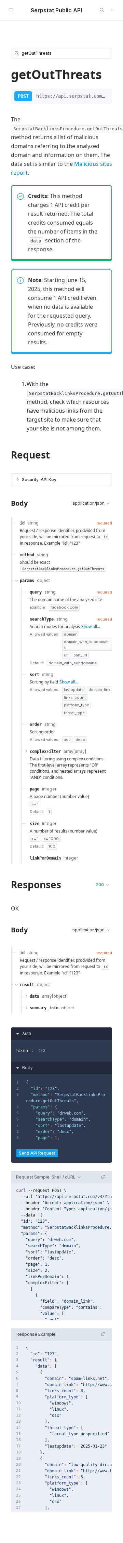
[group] (61, 1251)
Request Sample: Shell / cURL (46, 1177)
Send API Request (37, 1153)
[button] (61, 480)
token (22, 1050)
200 (100, 884)
